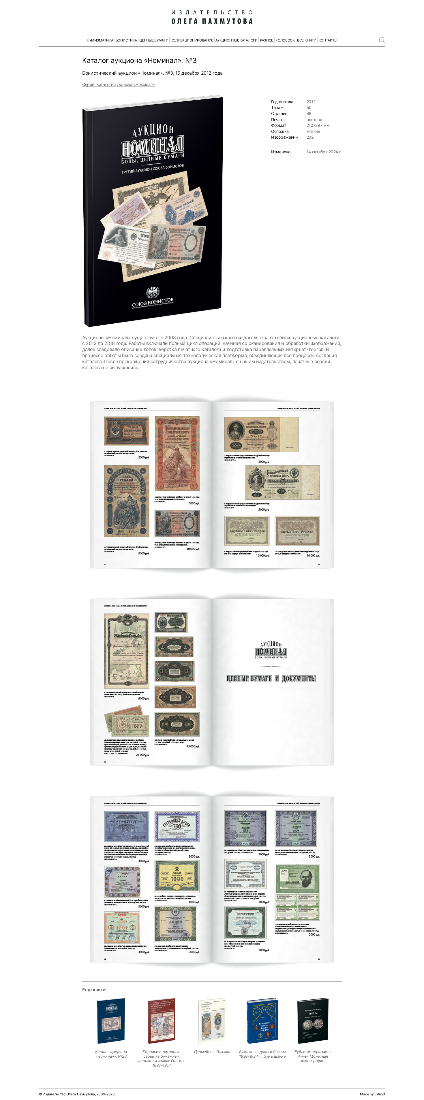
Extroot (379, 1094)
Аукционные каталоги (236, 40)
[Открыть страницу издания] (111, 1021)
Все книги (306, 40)
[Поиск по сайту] (382, 40)
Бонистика (126, 40)
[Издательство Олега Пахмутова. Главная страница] (212, 17)
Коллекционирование (192, 40)
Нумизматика (100, 40)
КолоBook (285, 40)
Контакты (328, 40)
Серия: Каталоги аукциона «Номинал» (118, 84)
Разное (266, 40)
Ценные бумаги (153, 40)
